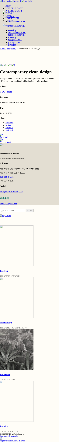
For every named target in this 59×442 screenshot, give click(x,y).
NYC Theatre (6, 92)
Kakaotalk (13, 191)
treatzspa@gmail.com (8, 204)
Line (21, 191)
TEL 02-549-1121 (6, 177)
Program (4, 271)
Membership (6, 322)
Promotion (5, 374)
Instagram (4, 191)
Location (4, 426)
